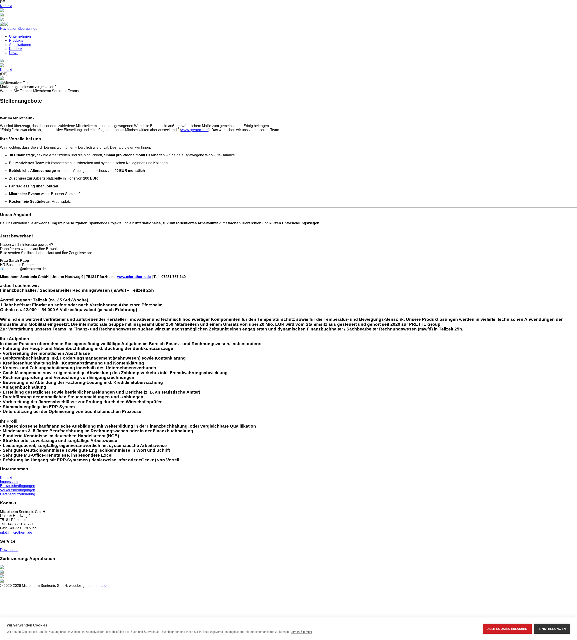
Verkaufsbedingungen (17, 490)
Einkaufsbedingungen (17, 486)
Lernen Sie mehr (301, 631)
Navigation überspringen (19, 28)
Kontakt (6, 6)
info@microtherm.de (16, 532)
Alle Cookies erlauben (507, 629)
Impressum (9, 482)
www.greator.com (194, 130)
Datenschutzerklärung (17, 494)
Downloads (9, 550)
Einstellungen (552, 629)
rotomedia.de (97, 586)
